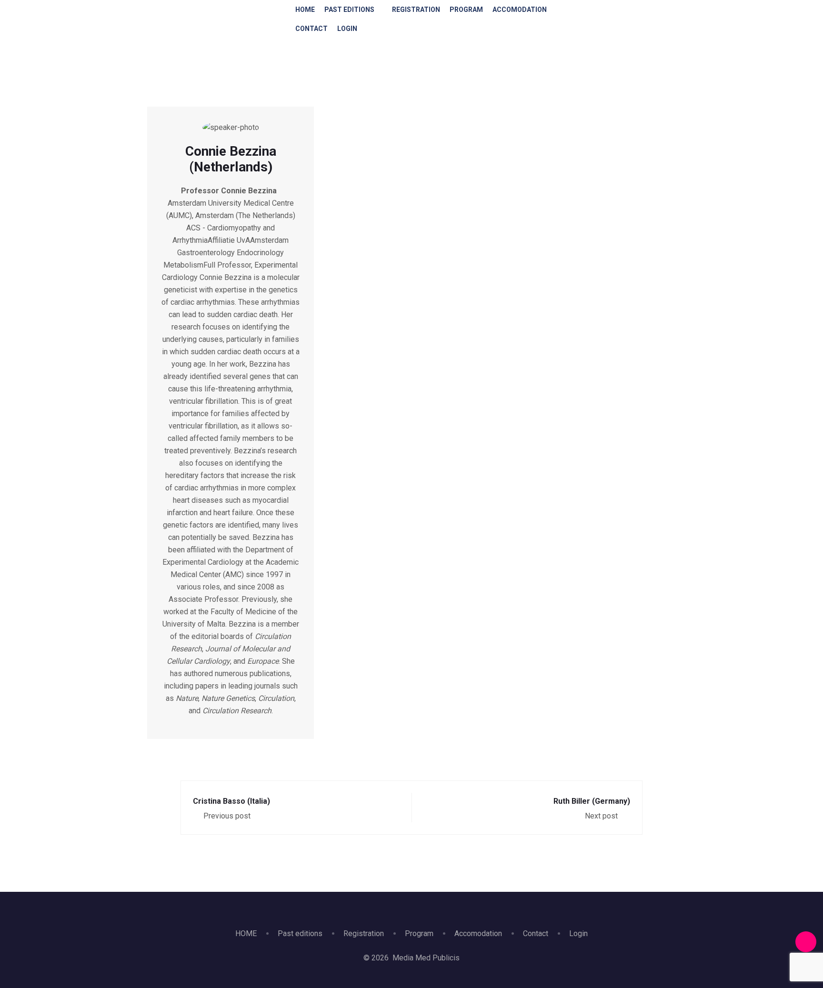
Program (466, 9)
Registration (416, 9)
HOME (305, 9)
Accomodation (519, 9)
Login (347, 28)
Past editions (349, 9)
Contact (311, 28)
